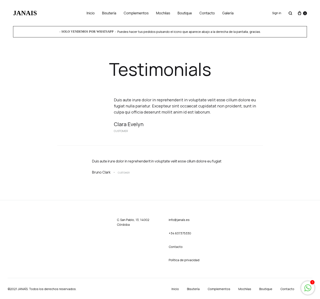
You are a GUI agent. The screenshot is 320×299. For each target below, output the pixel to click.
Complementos (136, 13)
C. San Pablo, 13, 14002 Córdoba (133, 222)
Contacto (207, 13)
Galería (228, 13)
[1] (307, 289)
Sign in (276, 13)
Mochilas (163, 13)
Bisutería (109, 13)
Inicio (91, 13)
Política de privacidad (184, 260)
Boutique (185, 13)
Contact (175, 247)
